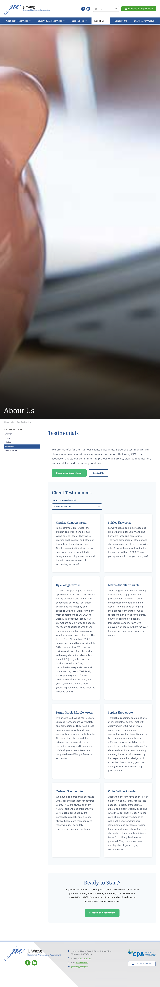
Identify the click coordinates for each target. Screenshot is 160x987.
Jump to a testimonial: (64, 500)
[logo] (27, 3)
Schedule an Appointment (69, 473)
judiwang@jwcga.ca (79, 967)
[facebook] (83, 9)
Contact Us (98, 473)
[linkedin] (88, 9)
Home (6, 422)
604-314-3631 (82, 962)
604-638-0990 (84, 958)
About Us (15, 422)
